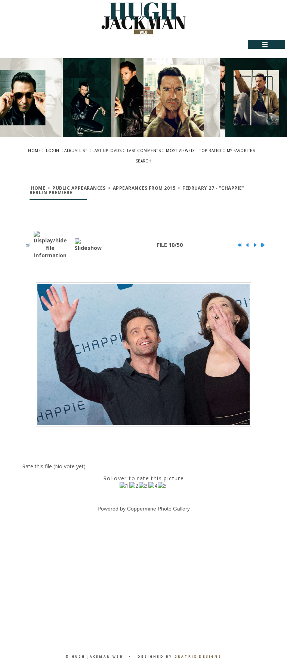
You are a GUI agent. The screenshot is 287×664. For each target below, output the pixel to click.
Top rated (210, 150)
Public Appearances (79, 188)
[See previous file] (245, 245)
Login (52, 150)
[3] (143, 486)
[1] (124, 486)
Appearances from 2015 (144, 188)
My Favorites (241, 150)
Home (34, 150)
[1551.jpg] (143, 354)
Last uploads (107, 150)
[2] (134, 486)
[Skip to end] (261, 245)
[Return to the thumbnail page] (26, 245)
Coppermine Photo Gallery (158, 509)
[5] (162, 486)
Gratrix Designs (198, 656)
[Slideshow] (88, 245)
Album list (75, 150)
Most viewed (180, 150)
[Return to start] (237, 245)
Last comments (144, 150)
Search (144, 161)
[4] (153, 486)
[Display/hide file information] (50, 245)
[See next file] (253, 245)
